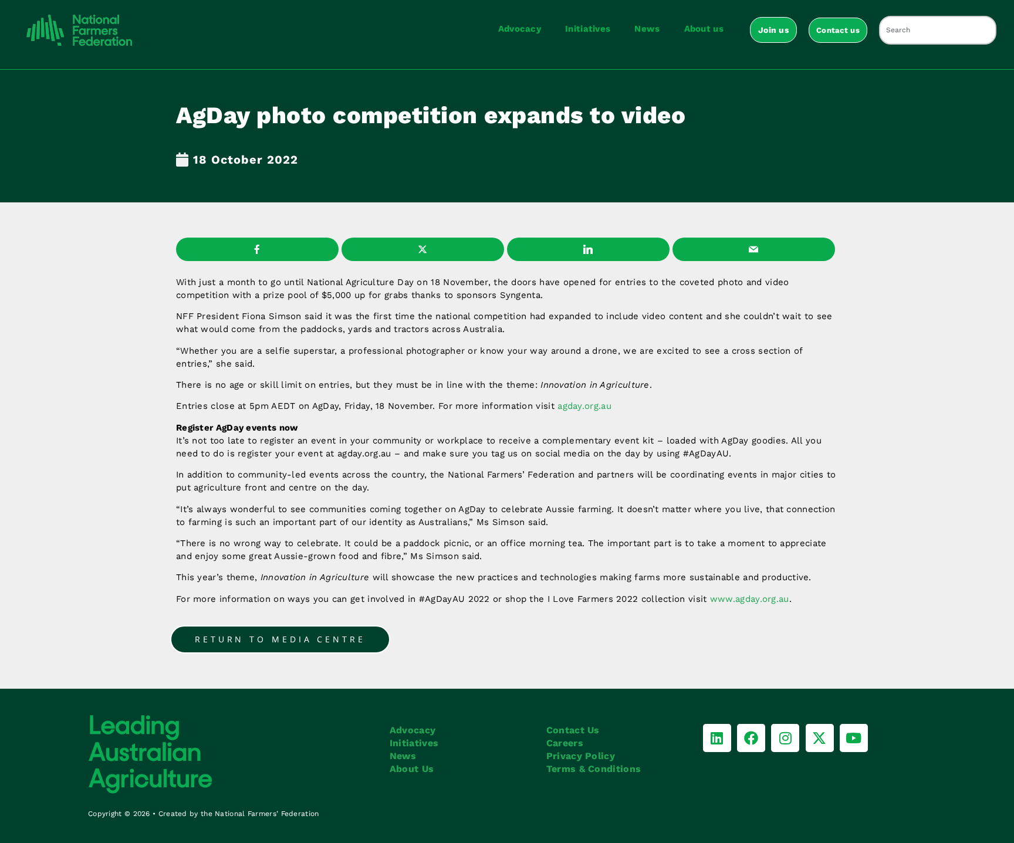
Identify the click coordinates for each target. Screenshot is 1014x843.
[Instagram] (785, 738)
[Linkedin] (717, 738)
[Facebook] (751, 738)
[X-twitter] (820, 738)
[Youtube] (854, 738)
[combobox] (937, 30)
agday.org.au (584, 406)
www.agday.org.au (749, 599)
